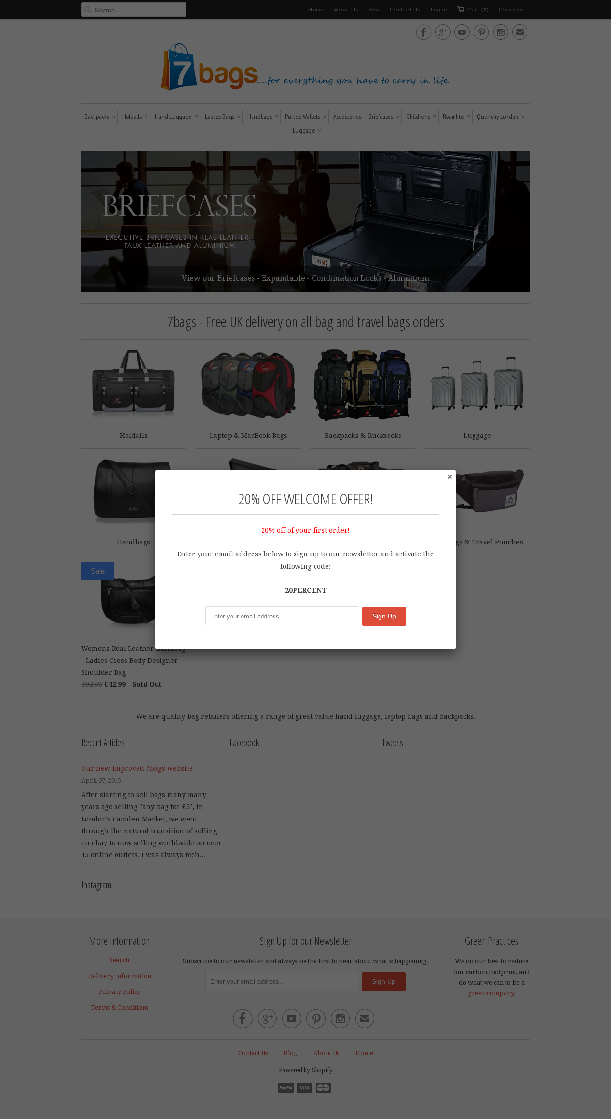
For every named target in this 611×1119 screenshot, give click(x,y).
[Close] (449, 476)
